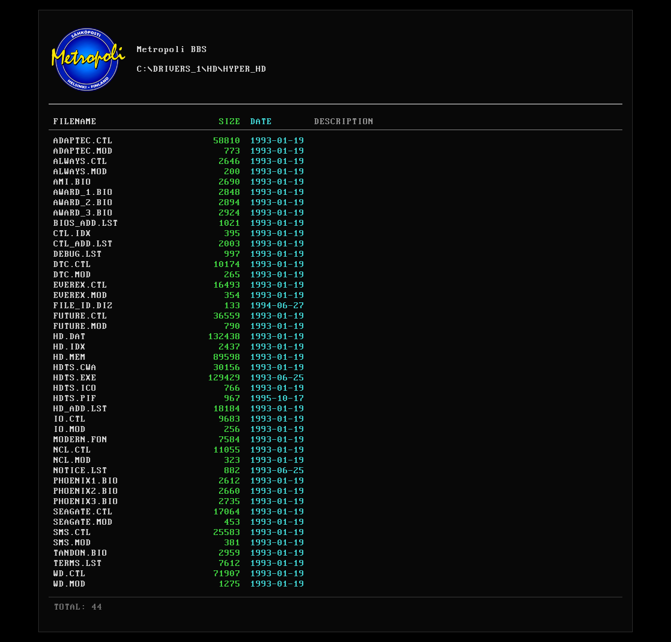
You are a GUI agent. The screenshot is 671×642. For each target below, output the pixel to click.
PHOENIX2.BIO (86, 491)
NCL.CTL (72, 450)
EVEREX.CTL (81, 285)
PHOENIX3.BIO (86, 502)
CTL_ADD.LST (83, 244)
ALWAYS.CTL (81, 161)
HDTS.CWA (75, 368)
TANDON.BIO (81, 553)
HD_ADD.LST (81, 409)
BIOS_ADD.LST (86, 223)
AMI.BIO (72, 182)
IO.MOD (70, 429)
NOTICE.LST (81, 471)
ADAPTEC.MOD (83, 151)
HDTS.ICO (75, 388)
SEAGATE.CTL (83, 512)
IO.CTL (70, 419)
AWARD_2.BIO (83, 203)
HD (212, 69)
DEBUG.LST (78, 254)
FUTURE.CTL (81, 316)
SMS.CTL (72, 532)
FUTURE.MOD (81, 326)
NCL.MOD (72, 460)
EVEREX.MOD (81, 295)
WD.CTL (70, 574)
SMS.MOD (72, 543)
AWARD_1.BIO (83, 192)
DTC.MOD (72, 275)
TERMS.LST (78, 563)
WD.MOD (70, 584)
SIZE (230, 122)
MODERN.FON (81, 440)
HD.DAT (70, 337)
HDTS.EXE (75, 378)
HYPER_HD (245, 69)
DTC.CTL (72, 264)
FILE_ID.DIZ (83, 306)
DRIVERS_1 (177, 69)
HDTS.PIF (75, 398)
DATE (261, 122)
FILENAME (75, 122)
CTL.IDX (72, 234)
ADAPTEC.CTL (83, 141)
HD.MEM (70, 357)
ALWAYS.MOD (81, 172)
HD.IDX (70, 347)
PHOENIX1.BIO (86, 481)
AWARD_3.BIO (83, 213)
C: (142, 69)
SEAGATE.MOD (83, 522)
